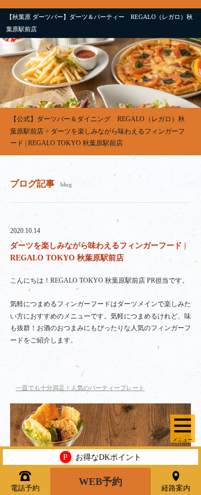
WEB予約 (100, 481)
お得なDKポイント (102, 457)
